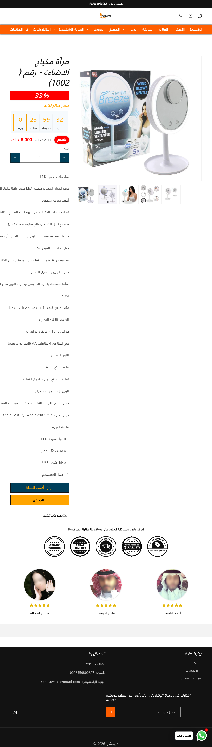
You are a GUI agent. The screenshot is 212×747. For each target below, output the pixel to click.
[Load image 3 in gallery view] (129, 194)
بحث (196, 663)
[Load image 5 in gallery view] (171, 194)
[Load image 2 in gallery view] (107, 194)
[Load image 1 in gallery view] (86, 194)
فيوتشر (113, 743)
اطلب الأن (39, 500)
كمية (66, 149)
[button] (181, 15)
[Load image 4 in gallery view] (150, 194)
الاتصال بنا (192, 670)
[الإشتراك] (110, 712)
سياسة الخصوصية (190, 678)
